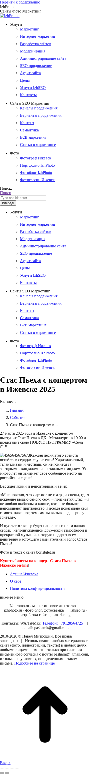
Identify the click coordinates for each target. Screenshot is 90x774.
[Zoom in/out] (17, 768)
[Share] (7, 768)
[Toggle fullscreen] (12, 768)
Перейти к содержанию (20, 2)
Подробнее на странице (35, 663)
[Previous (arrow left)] (2, 773)
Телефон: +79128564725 (62, 623)
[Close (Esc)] (2, 768)
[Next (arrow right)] (7, 773)
